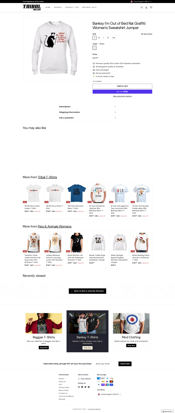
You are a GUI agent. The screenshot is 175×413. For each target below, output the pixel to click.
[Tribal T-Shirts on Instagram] (82, 219)
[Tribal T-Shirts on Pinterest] (92, 219)
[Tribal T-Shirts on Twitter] (88, 219)
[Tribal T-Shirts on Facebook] (85, 219)
